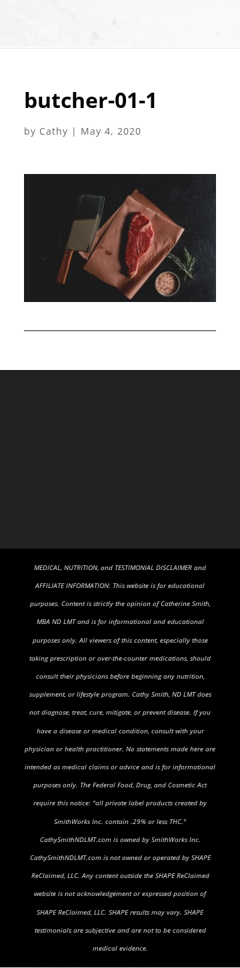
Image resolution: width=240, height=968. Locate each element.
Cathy (53, 131)
